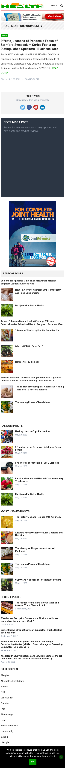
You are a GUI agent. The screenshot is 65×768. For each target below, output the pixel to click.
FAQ (3, 709)
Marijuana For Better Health (29, 305)
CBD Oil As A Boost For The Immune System (38, 580)
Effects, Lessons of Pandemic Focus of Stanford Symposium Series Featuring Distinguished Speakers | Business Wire (29, 45)
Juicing (4, 737)
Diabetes (5, 703)
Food (3, 720)
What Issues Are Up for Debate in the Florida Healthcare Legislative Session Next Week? (29, 619)
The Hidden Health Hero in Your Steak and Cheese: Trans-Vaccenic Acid (37, 604)
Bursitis (4, 686)
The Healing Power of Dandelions (32, 402)
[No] (61, 757)
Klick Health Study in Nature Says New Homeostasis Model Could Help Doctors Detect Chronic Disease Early (31, 657)
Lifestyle (5, 742)
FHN (2, 79)
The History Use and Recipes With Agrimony (38, 517)
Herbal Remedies (9, 725)
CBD (3, 692)
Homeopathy (7, 731)
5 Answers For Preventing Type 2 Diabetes (37, 463)
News (4, 36)
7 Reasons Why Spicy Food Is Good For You (37, 330)
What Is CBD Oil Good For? (29, 346)
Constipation (7, 697)
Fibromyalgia (7, 714)
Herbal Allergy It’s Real (27, 362)
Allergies (5, 675)
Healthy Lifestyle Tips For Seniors (32, 431)
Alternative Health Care (12, 681)
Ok (32, 761)
